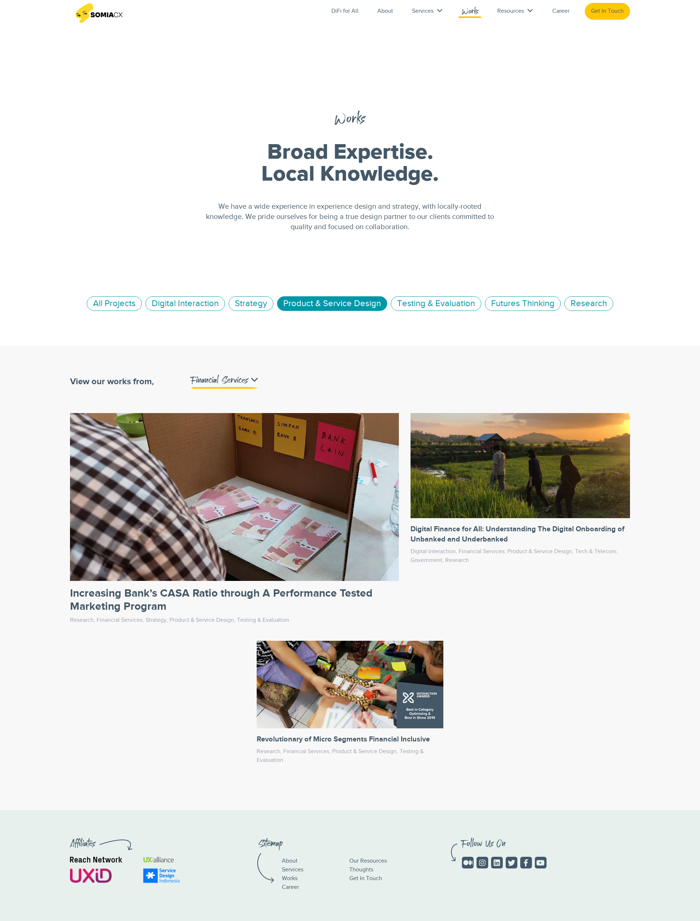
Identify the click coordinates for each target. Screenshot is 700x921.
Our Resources (368, 861)
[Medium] (468, 862)
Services (292, 869)
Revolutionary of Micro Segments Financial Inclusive (343, 739)
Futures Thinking (523, 303)
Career (560, 11)
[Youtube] (541, 862)
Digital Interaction (185, 303)
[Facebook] (526, 862)
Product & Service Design (332, 303)
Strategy (251, 303)
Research (589, 303)
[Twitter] (511, 862)
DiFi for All (344, 11)
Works (470, 12)
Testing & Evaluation (436, 303)
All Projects (114, 303)
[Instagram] (482, 862)
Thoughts (361, 869)
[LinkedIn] (497, 862)
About (385, 11)
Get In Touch (607, 11)
